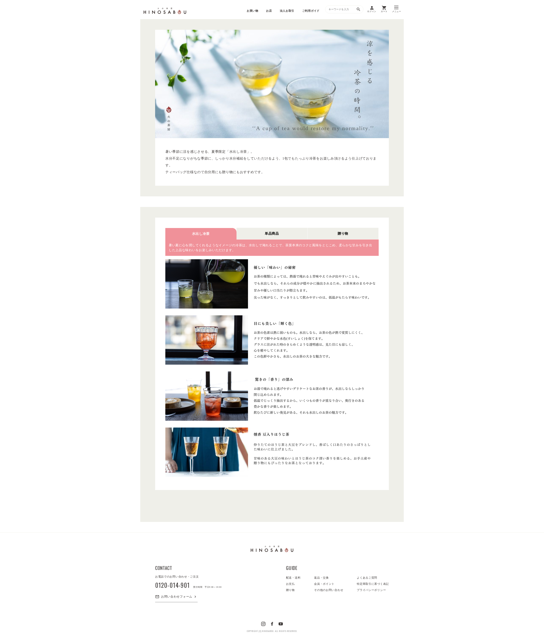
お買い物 (252, 10)
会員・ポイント (324, 583)
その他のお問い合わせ (328, 590)
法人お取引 (287, 10)
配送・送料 (293, 577)
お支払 (290, 583)
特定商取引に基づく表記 (373, 583)
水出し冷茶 (201, 233)
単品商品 (272, 233)
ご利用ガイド (311, 10)
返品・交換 (321, 577)
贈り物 (343, 233)
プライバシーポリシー (371, 590)
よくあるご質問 (367, 577)
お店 (269, 10)
